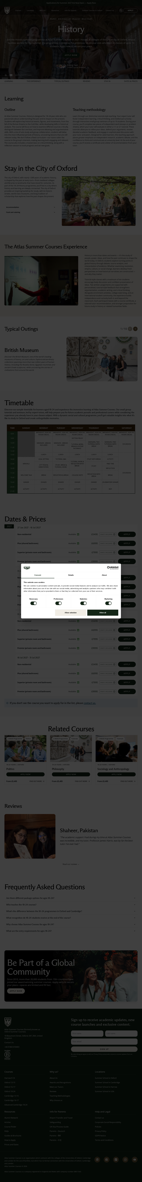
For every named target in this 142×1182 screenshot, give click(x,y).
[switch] (58, 603)
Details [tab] (71, 575)
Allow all (102, 612)
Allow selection (71, 612)
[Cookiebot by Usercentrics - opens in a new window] (108, 567)
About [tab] (104, 575)
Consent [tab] (37, 575)
